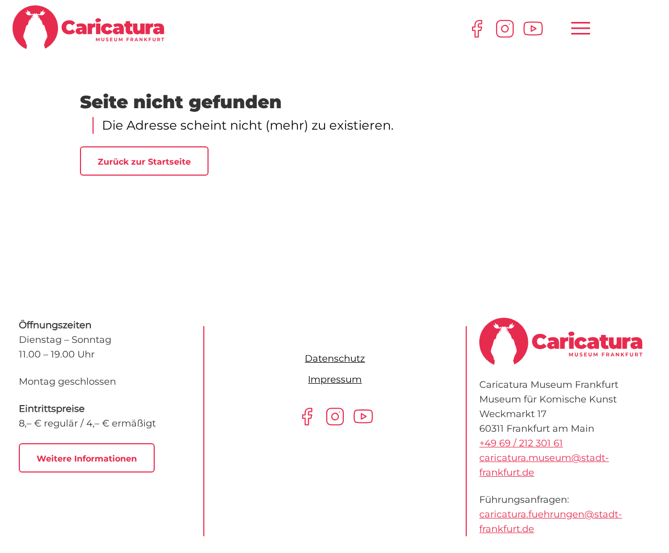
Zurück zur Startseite (144, 162)
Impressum (335, 379)
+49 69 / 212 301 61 (521, 443)
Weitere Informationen (87, 459)
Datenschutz (335, 358)
